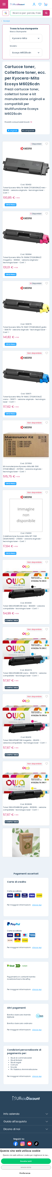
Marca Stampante (18, 31)
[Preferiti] (40, 4)
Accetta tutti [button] (26, 1161)
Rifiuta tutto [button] (26, 1167)
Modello (13, 46)
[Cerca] (46, 13)
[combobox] (26, 13)
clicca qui (36, 905)
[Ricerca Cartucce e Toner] (5, 13)
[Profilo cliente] (34, 4)
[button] (26, 1173)
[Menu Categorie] (4, 4)
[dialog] (26, 1162)
